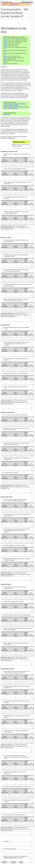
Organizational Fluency (13, 108)
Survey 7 (5, 47)
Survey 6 (5, 46)
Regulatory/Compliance (8, 106)
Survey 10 (5, 56)
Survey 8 (5, 50)
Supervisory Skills (7, 105)
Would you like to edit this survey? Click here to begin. (20, 144)
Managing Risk (15, 105)
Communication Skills (13, 5)
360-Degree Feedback (15, 3)
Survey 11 (5, 57)
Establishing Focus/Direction (20, 103)
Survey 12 (5, 59)
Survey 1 (5, 38)
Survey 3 (5, 41)
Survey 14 (5, 63)
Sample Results (6, 114)
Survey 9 (5, 53)
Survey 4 (5, 43)
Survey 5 (5, 44)
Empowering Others (19, 106)
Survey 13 (5, 60)
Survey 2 (5, 40)
